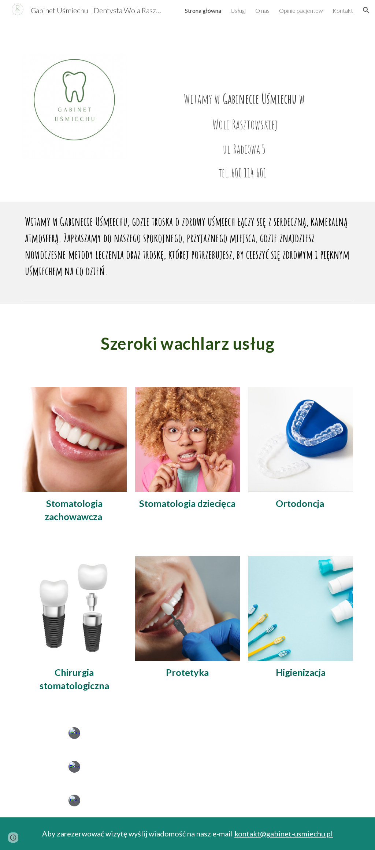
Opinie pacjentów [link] (301, 10)
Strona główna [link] (203, 10)
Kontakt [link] (343, 10)
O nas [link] (262, 10)
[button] (366, 10)
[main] (244, 128)
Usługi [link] (238, 10)
